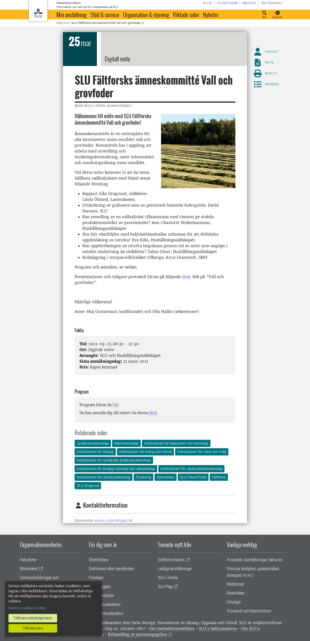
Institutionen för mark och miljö (201, 452)
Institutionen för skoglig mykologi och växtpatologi (116, 469)
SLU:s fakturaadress (218, 628)
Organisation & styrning (146, 14)
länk (186, 276)
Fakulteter (28, 559)
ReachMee (235, 593)
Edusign (234, 602)
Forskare (96, 577)
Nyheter (210, 14)
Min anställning (71, 14)
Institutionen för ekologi (95, 452)
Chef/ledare (98, 559)
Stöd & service (104, 14)
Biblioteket (29, 568)
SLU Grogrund (88, 485)
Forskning (143, 477)
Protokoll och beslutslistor (249, 610)
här (116, 405)
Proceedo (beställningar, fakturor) (255, 559)
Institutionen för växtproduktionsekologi (191, 469)
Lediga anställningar (175, 568)
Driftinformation (171, 559)
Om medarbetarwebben (171, 628)
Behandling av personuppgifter (137, 634)
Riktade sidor (186, 14)
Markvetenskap (126, 443)
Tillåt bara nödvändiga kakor (32, 618)
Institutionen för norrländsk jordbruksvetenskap (114, 460)
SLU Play (165, 586)
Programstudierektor (106, 613)
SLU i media (168, 577)
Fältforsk (219, 477)
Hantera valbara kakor (27, 608)
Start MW (62, 23)
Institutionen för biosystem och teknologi (176, 443)
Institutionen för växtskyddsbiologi (103, 477)
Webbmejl (235, 584)
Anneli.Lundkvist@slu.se (113, 520)
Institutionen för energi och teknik (145, 452)
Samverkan (165, 477)
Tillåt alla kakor (32, 628)
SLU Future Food (193, 477)
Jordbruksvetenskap (93, 443)
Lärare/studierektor (105, 604)
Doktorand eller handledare (111, 568)
